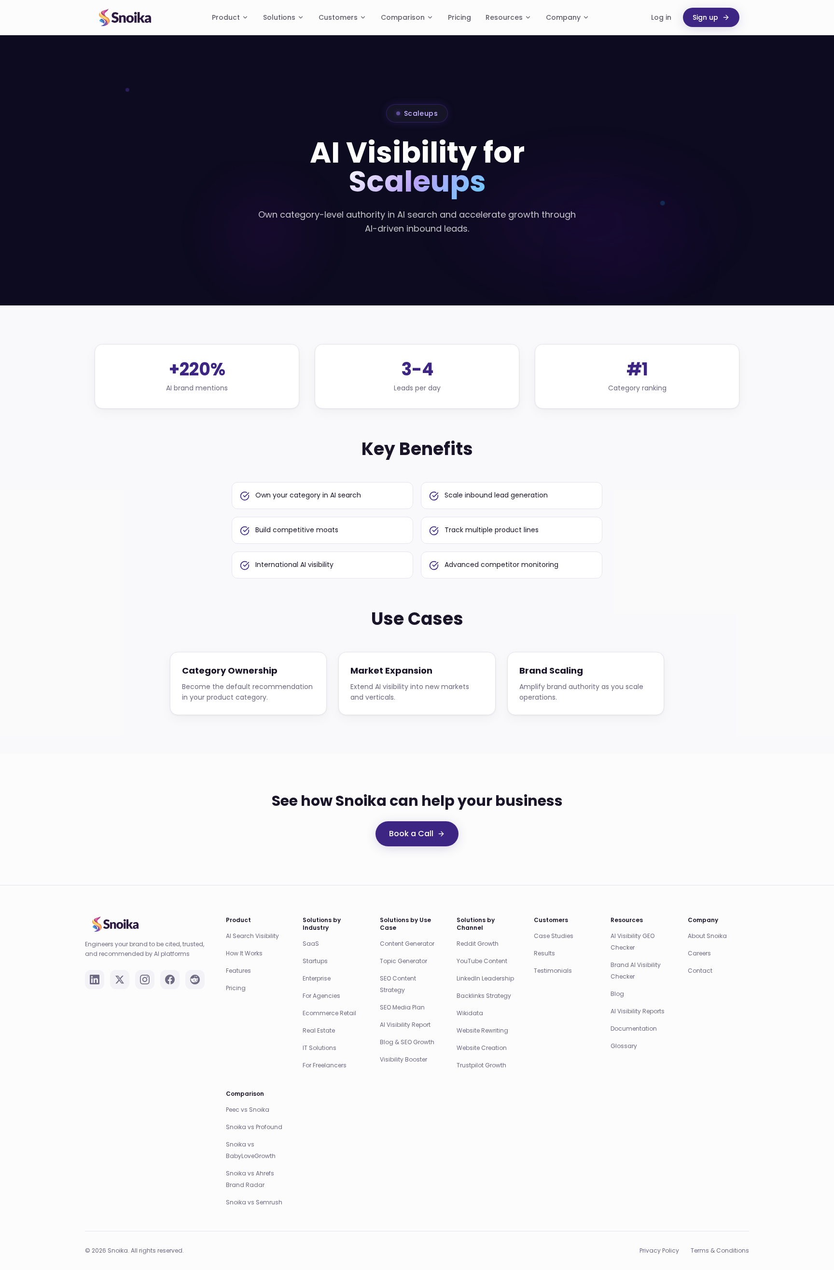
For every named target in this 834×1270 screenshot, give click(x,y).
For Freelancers (325, 1065)
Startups (315, 961)
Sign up (705, 17)
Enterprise (317, 978)
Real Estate (319, 1030)
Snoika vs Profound (254, 1127)
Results (544, 953)
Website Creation (482, 1048)
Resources (504, 17)
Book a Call (411, 833)
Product (226, 17)
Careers (699, 953)
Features (238, 970)
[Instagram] (144, 979)
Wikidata (470, 1013)
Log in (661, 17)
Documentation (634, 1028)
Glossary (624, 1046)
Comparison (403, 17)
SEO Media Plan (402, 1007)
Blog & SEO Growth (407, 1042)
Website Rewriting (482, 1030)
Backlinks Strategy (484, 996)
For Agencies (321, 996)
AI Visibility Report (405, 1025)
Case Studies (553, 936)
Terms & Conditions (720, 1251)
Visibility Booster (403, 1059)
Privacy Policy (659, 1251)
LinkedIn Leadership (485, 978)
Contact (700, 970)
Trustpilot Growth (481, 1065)
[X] (119, 979)
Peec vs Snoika (247, 1109)
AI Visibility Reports (638, 1011)
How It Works (244, 953)
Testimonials (553, 970)
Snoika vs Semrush (254, 1202)
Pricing (459, 17)
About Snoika (707, 936)
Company (563, 17)
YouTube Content (482, 961)
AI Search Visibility (252, 936)
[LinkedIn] (94, 979)
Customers (338, 17)
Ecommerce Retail (329, 1013)
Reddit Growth (478, 943)
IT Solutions (319, 1048)
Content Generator (407, 943)
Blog (617, 994)
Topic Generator (403, 961)
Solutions (279, 17)
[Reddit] (195, 979)
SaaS (311, 943)
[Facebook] (170, 979)
